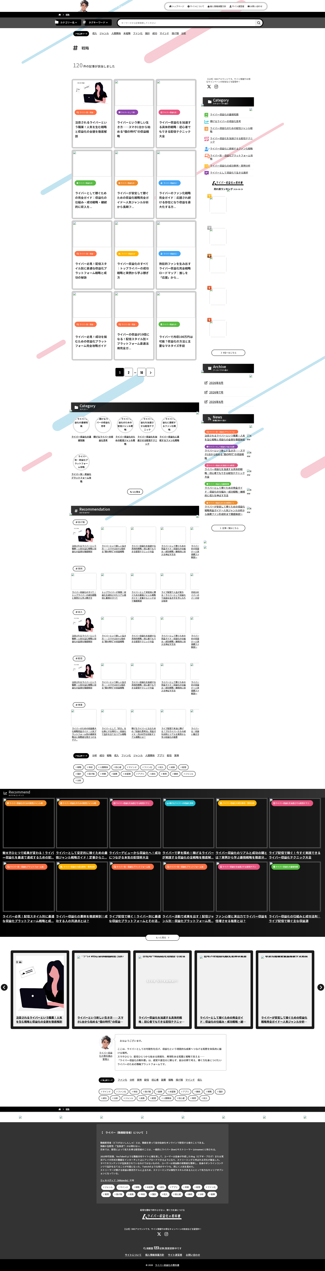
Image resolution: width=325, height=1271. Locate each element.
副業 (115, 773)
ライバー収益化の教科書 (167, 1265)
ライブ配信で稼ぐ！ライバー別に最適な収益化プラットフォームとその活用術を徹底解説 (228, 311)
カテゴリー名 (67, 22)
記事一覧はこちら (230, 528)
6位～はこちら (229, 352)
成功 (154, 33)
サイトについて (197, 6)
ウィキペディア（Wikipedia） (115, 1180)
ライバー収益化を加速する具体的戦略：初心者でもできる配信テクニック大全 (228, 279)
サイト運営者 (238, 6)
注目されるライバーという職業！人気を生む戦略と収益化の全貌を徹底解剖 (225, 437)
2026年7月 (216, 392)
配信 (80, 658)
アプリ (160, 755)
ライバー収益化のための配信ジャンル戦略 (125, 440)
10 (141, 372)
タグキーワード (97, 22)
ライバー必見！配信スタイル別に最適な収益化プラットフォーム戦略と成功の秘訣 (100, 1021)
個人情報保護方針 (217, 6)
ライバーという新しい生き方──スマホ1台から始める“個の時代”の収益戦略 (225, 454)
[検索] (259, 22)
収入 (94, 33)
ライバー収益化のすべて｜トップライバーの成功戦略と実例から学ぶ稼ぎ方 (162, 1019)
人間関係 (116, 33)
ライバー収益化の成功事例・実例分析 (230, 165)
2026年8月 (216, 383)
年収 (91, 767)
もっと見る (135, 491)
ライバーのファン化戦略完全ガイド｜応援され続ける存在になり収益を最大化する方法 (228, 246)
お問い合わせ (256, 6)
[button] (76, 535)
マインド (164, 33)
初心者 (118, 767)
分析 (183, 33)
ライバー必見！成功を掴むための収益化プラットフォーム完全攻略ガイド (284, 1019)
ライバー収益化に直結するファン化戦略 (169, 438)
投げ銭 (175, 33)
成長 (173, 767)
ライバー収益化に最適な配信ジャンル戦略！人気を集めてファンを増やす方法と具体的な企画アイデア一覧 (228, 219)
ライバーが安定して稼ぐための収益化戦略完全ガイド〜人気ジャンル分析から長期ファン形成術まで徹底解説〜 (225, 510)
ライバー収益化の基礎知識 (81, 438)
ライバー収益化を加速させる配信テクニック (147, 440)
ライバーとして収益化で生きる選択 (229, 172)
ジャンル (104, 33)
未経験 (127, 33)
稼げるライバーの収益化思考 (103, 438)
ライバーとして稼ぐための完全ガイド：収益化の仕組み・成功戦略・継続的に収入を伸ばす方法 (225, 491)
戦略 (109, 755)
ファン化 (138, 33)
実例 (80, 568)
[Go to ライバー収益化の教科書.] (60, 14)
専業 (80, 704)
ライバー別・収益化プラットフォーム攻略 (81, 477)
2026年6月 (216, 402)
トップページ (177, 6)
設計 (147, 33)
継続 (176, 773)
